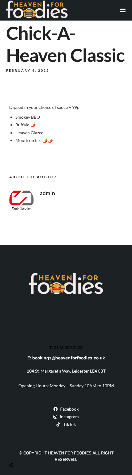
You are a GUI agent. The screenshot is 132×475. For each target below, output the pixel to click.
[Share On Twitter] (27, 450)
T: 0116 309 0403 (66, 347)
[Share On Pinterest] (36, 450)
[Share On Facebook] (17, 450)
